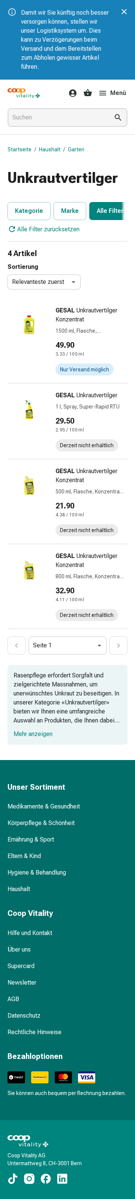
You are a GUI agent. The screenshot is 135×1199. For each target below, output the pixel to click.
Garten (76, 149)
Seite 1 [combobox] (42, 645)
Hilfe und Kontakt (30, 933)
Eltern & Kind (24, 856)
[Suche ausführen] (118, 118)
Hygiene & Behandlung (37, 872)
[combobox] (57, 118)
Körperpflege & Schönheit (41, 822)
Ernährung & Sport (31, 839)
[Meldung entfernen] (124, 11)
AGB (13, 999)
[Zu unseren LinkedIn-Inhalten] (62, 1178)
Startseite (20, 149)
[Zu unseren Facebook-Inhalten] (45, 1178)
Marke (70, 210)
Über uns (19, 949)
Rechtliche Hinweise (35, 1032)
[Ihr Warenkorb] (87, 93)
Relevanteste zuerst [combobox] (38, 281)
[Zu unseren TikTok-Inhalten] (13, 1178)
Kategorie (29, 210)
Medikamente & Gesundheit (44, 806)
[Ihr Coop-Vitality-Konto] (70, 93)
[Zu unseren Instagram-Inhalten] (29, 1178)
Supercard (21, 966)
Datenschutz (24, 1015)
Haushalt (49, 149)
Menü (118, 93)
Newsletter (22, 982)
